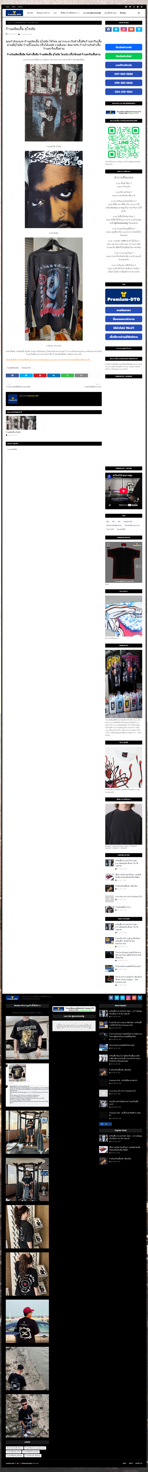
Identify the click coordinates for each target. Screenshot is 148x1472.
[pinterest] (137, 7)
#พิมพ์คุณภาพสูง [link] (48, 360)
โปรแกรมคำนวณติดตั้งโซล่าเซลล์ (127, 966)
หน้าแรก (10, 23)
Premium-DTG (12, 34)
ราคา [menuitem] (55, 13)
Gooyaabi (35, 1463)
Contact (20, 7)
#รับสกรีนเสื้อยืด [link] (74, 360)
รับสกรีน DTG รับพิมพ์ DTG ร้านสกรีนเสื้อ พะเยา (123, 1102)
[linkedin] (140, 997)
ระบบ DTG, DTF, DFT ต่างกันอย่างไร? (128, 897)
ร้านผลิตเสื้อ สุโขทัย (19, 23)
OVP (119, 521)
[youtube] (131, 29)
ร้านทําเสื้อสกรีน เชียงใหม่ (14, 1455)
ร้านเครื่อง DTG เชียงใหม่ (32, 1455)
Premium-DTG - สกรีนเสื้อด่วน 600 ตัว (123, 1080)
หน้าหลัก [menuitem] (30, 13)
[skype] (141, 7)
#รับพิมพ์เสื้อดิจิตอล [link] (25, 360)
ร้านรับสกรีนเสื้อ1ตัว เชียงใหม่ (126, 886)
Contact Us (138, 1463)
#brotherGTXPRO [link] (61, 360)
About (13, 7)
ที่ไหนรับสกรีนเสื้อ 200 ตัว (114, 525)
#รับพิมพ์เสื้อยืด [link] (11, 360)
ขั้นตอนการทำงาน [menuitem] (43, 13)
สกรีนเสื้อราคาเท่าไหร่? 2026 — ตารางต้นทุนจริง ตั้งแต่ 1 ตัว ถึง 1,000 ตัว (126, 863)
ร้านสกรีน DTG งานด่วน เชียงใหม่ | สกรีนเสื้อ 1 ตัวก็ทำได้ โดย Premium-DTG (128, 941)
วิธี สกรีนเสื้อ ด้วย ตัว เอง (132, 525)
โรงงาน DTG (110, 529)
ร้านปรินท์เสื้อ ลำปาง (123, 907)
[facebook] (126, 7)
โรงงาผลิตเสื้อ (121, 529)
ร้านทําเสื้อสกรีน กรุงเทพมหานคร (35, 1448)
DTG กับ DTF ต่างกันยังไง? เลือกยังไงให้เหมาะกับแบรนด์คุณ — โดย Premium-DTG (128, 979)
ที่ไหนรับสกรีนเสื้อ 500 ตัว (14, 1448)
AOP (107, 521)
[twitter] (130, 7)
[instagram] (134, 7)
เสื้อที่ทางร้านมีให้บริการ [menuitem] (68, 13)
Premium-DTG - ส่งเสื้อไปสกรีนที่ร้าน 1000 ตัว (124, 1114)
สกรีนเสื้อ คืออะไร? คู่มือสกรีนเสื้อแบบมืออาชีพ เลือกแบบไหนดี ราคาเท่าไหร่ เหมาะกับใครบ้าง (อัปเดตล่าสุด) (125, 1058)
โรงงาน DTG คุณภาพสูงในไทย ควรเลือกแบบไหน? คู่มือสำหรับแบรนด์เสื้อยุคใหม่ (128, 955)
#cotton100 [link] (37, 360)
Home (7, 7)
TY (20, 1463)
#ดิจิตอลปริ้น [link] (85, 360)
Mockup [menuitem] (123, 13)
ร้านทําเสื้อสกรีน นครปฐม (30, 1452)
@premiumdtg (74, 1026)
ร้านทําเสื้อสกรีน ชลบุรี (13, 1452)
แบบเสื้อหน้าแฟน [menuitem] (110, 13)
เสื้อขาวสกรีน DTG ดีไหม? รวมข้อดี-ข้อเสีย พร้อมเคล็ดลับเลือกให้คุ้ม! (128, 876)
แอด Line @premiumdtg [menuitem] (92, 13)
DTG (113, 521)
